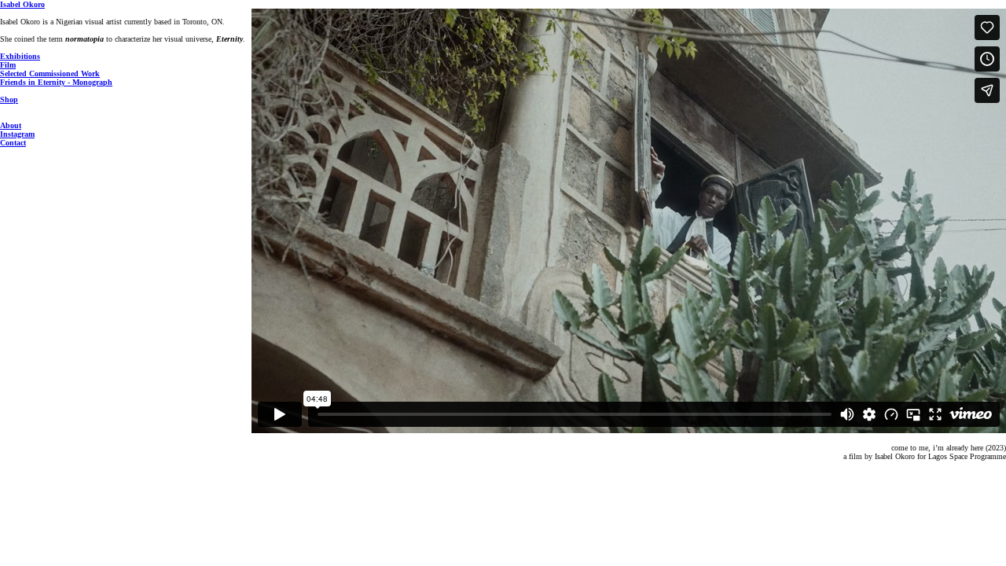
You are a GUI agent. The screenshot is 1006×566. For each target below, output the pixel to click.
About (10, 125)
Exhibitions (20, 56)
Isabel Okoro (22, 4)
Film (8, 65)
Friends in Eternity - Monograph (56, 82)
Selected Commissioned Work (50, 73)
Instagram (17, 134)
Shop (9, 99)
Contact (13, 142)
